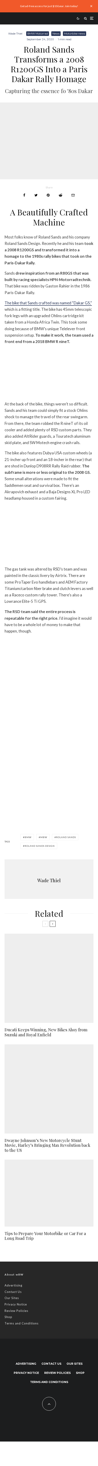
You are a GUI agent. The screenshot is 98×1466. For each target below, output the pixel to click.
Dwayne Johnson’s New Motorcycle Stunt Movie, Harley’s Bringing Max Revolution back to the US (47, 1145)
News (55, 33)
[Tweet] (36, 195)
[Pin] (48, 195)
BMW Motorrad (37, 33)
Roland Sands (66, 837)
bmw (28, 837)
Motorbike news (74, 33)
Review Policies (16, 1311)
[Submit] (60, 195)
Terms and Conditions (22, 1323)
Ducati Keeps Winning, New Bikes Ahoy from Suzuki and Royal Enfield (46, 1032)
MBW (43, 837)
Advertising (13, 1285)
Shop (8, 1317)
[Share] (24, 195)
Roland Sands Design (40, 845)
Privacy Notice (16, 1304)
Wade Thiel (15, 33)
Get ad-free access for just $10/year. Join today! (49, 6)
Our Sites (12, 1298)
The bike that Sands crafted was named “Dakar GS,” (48, 302)
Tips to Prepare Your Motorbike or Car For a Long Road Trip (45, 1236)
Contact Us (13, 1292)
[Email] (73, 195)
